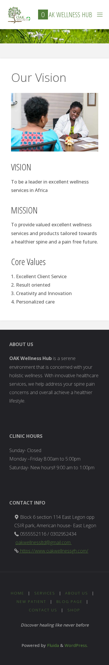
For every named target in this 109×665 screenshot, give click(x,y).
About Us (76, 593)
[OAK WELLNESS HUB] (17, 14)
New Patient (31, 601)
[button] (17, 15)
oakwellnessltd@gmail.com (43, 542)
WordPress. (76, 645)
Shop (73, 610)
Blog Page (69, 601)
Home (17, 593)
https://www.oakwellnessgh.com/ (53, 551)
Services (44, 593)
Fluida (52, 645)
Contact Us (43, 610)
